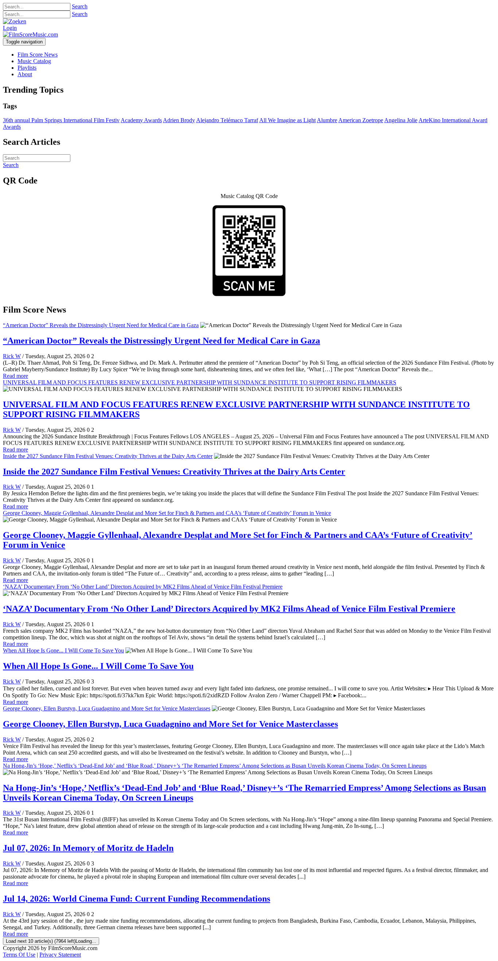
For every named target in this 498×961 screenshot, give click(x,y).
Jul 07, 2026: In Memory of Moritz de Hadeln (88, 848)
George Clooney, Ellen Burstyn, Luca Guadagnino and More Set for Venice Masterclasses (106, 708)
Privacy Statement (60, 955)
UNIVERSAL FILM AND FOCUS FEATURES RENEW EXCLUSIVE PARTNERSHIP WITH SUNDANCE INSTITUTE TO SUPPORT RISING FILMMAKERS (199, 382)
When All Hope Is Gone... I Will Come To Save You (63, 650)
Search (79, 6)
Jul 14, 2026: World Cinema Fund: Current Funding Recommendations (136, 898)
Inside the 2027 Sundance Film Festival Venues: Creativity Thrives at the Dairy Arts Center (108, 456)
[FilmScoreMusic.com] (30, 34)
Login (10, 28)
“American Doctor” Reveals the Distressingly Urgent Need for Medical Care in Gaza (101, 325)
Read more (15, 376)
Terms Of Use (19, 955)
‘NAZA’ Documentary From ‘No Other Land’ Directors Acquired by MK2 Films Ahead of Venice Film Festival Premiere (143, 587)
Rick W (12, 356)
